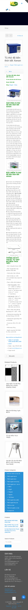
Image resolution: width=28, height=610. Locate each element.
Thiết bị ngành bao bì (12, 476)
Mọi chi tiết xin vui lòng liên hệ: (14, 337)
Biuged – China (13, 85)
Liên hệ (19, 606)
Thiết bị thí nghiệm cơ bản (13, 508)
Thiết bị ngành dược (11, 479)
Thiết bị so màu (10, 505)
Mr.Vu (18, 603)
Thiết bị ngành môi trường (13, 481)
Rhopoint (10, 492)
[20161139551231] (13, 48)
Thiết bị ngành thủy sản (12, 502)
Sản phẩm (14, 607)
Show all (21, 35)
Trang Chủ (8, 606)
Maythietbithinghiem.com (10, 592)
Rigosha (10, 494)
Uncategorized (10, 510)
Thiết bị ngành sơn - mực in (13, 484)
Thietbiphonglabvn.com (10, 590)
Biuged (11, 65)
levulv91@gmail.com (17, 348)
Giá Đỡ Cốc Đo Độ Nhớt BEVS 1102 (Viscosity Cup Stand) (14, 462)
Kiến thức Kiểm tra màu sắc (13, 473)
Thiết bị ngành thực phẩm (13, 500)
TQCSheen (11, 497)
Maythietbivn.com (9, 589)
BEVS (9, 486)
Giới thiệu (14, 606)
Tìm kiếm (8, 546)
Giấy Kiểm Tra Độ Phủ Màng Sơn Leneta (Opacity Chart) (13, 385)
